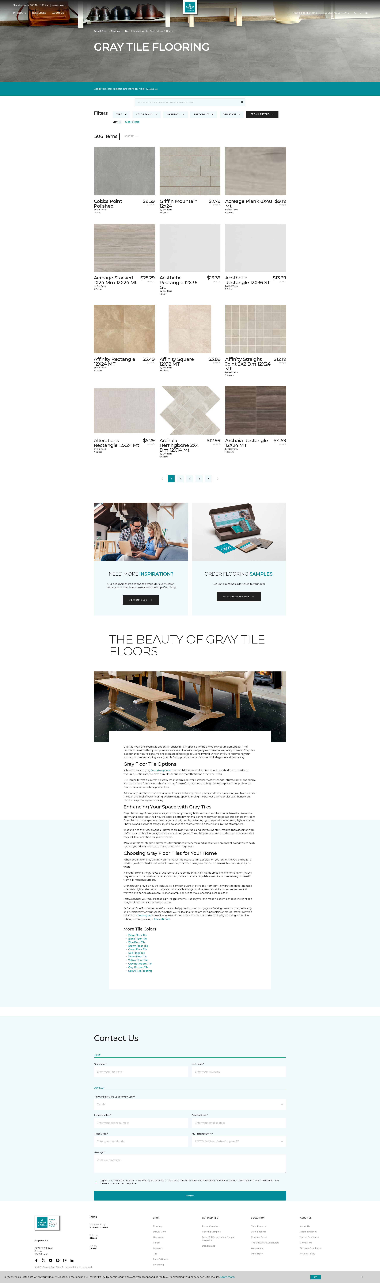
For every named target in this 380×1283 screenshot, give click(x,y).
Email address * (200, 1115)
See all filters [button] (260, 114)
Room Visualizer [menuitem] (210, 1226)
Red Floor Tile (136, 953)
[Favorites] (361, 13)
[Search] (242, 102)
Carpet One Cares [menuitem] (309, 1237)
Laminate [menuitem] (158, 1248)
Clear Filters (132, 122)
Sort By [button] (129, 136)
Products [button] (19, 13)
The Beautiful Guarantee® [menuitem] (265, 1242)
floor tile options (161, 770)
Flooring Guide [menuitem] (259, 1237)
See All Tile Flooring (140, 970)
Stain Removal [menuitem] (258, 1226)
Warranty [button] (173, 114)
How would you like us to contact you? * (114, 1097)
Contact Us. (152, 89)
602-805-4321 (59, 5)
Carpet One (100, 31)
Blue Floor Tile (136, 942)
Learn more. (227, 1277)
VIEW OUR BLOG (138, 600)
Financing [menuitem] (158, 1264)
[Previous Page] (162, 478)
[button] (355, 13)
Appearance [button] (201, 114)
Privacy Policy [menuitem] (307, 1253)
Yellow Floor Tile (138, 960)
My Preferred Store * (202, 1134)
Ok (315, 1277)
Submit (190, 1195)
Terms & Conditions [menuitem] (310, 1248)
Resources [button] (39, 13)
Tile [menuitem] (155, 1253)
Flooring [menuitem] (157, 1226)
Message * (99, 1152)
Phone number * (102, 1115)
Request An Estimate (336, 13)
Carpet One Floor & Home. (57, 1267)
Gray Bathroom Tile (140, 963)
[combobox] (187, 102)
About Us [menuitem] (305, 1226)
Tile (127, 31)
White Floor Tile (137, 956)
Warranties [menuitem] (257, 1248)
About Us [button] (58, 13)
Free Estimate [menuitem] (160, 1259)
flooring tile (144, 915)
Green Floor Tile (137, 949)
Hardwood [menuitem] (158, 1237)
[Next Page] (217, 478)
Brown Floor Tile (138, 945)
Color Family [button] (144, 114)
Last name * (198, 1064)
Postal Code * (101, 1134)
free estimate (162, 919)
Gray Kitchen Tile (138, 967)
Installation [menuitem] (257, 1253)
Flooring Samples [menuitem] (211, 1231)
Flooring (115, 31)
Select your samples (236, 596)
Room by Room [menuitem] (308, 1231)
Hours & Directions (305, 13)
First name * (100, 1064)
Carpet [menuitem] (156, 1242)
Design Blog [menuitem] (208, 1246)
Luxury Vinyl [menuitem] (159, 1231)
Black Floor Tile (137, 938)
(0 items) (366, 13)
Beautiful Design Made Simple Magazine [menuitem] (218, 1239)
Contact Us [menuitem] (306, 1242)
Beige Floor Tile (137, 935)
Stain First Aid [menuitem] (258, 1231)
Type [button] (119, 114)
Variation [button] (229, 114)
